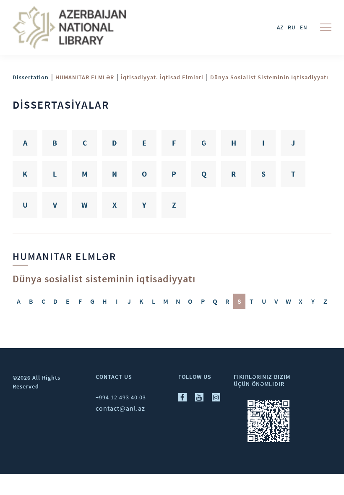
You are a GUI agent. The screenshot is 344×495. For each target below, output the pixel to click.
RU (292, 27)
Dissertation (31, 77)
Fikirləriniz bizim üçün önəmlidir (262, 380)
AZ (280, 27)
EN (304, 27)
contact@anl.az (120, 408)
